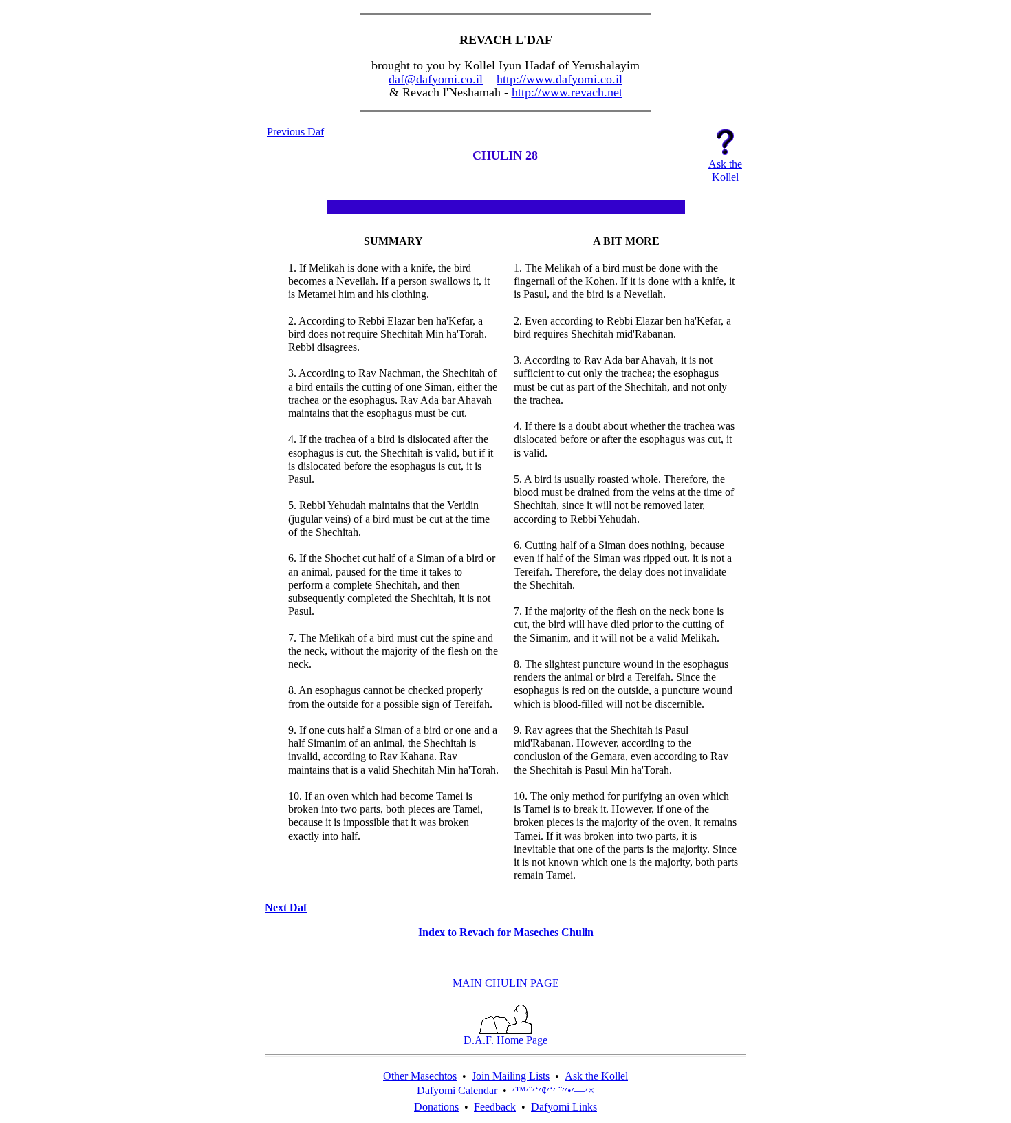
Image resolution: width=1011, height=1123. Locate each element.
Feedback (495, 1107)
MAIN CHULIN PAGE (506, 983)
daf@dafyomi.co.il (436, 79)
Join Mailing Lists (511, 1076)
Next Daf (286, 907)
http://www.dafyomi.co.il (559, 79)
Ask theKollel (725, 170)
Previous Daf (295, 132)
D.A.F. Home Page (505, 1040)
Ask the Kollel (596, 1076)
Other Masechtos (420, 1076)
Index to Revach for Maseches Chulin (506, 932)
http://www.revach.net (567, 92)
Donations (436, 1107)
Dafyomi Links (564, 1107)
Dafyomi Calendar (457, 1090)
